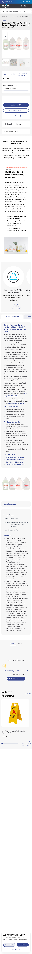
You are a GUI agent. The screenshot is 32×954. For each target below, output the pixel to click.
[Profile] (21, 6)
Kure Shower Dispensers (14, 462)
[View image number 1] (5, 62)
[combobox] (16, 89)
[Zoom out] (5, 37)
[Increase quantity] (12, 99)
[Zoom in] (5, 33)
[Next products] (28, 743)
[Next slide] (18, 306)
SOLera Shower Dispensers (15, 464)
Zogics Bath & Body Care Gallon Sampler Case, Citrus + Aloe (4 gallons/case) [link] (24, 16)
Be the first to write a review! (16, 679)
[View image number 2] (13, 62)
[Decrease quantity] (5, 99)
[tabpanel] (16, 477)
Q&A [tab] (20, 643)
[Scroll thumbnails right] (26, 63)
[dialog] (16, 942)
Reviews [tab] (13, 643)
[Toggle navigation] (28, 6)
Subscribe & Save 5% (10, 85)
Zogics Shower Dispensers (15, 459)
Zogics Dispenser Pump (16, 403)
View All (28, 694)
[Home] (5, 6)
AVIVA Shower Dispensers (15, 457)
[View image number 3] (22, 62)
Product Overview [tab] (12, 317)
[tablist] (16, 317)
